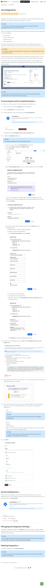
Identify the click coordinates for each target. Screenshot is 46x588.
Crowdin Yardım (15, 1)
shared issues (24, 95)
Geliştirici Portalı (35, 1)
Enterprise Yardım (25, 1)
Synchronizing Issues (9, 492)
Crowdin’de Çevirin (22, 13)
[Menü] (44, 2)
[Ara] (41, 1)
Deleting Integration (9, 545)
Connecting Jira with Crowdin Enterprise (17, 101)
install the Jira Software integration (18, 26)
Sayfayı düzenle (5, 562)
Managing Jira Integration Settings (15, 526)
